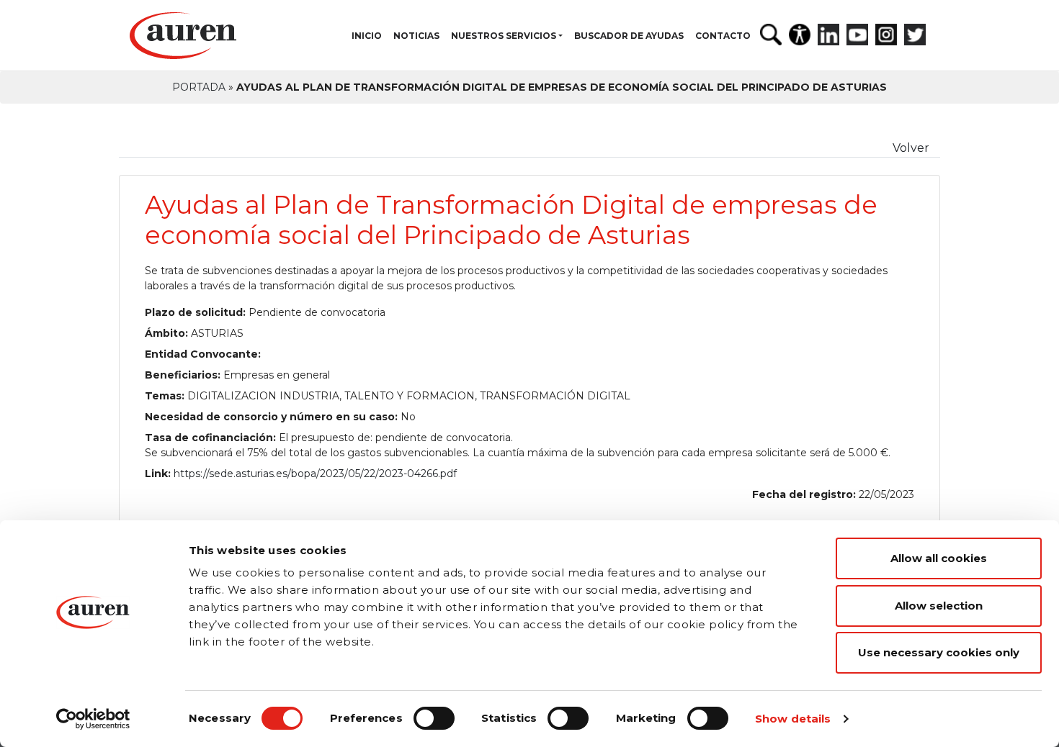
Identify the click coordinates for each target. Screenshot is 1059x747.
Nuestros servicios (503, 35)
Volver (911, 148)
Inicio (367, 35)
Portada (198, 87)
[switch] (434, 718)
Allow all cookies (938, 558)
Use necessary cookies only (938, 652)
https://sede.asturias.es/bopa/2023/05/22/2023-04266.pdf (315, 473)
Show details (793, 718)
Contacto (723, 35)
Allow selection (939, 605)
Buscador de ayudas (629, 35)
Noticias (416, 35)
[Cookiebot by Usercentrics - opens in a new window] (93, 719)
